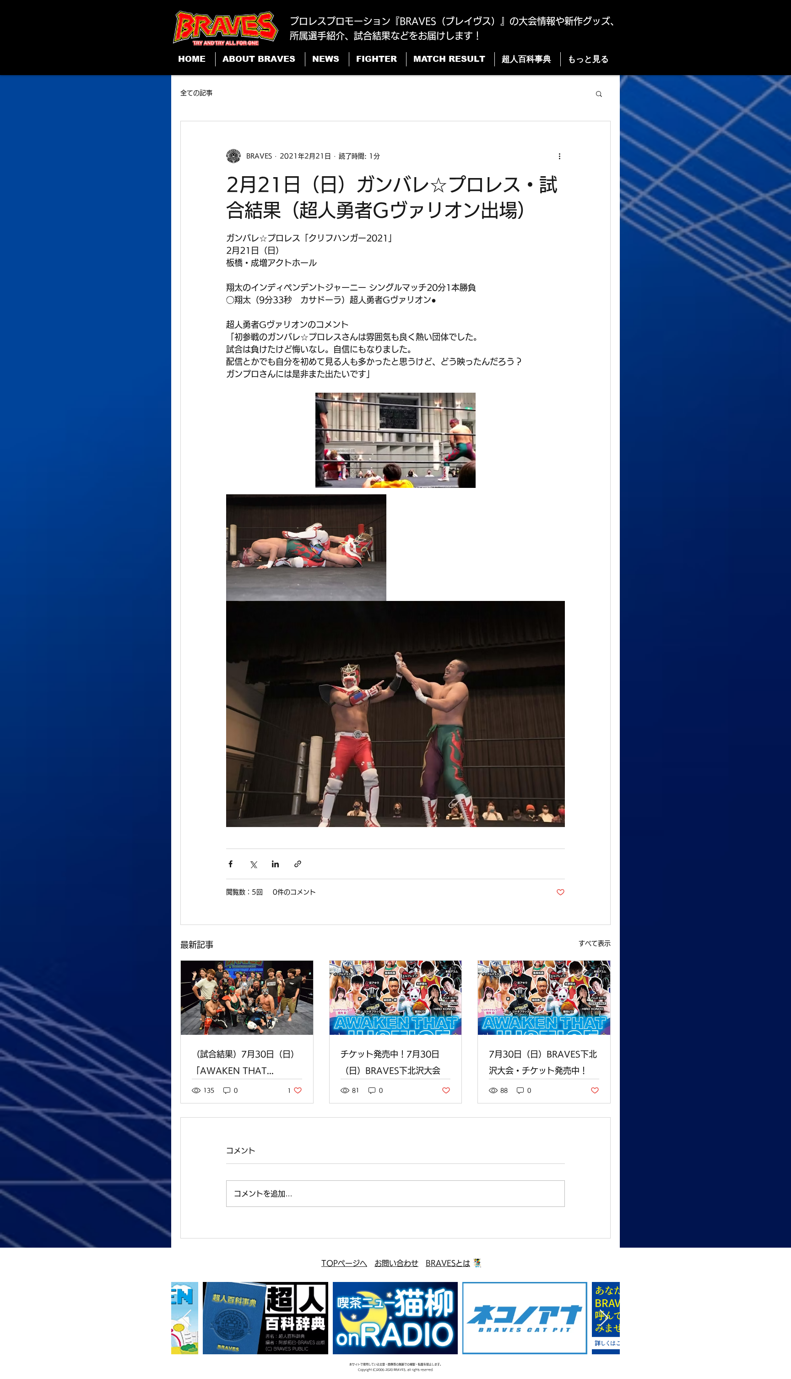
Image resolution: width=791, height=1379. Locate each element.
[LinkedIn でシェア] (275, 864)
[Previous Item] (187, 1318)
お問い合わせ (396, 1263)
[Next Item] (604, 1318)
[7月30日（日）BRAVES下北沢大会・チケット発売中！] (544, 998)
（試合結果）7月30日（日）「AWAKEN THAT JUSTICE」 (245, 1064)
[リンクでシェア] (297, 864)
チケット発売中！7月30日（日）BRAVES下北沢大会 (390, 1062)
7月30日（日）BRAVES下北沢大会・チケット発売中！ (543, 1062)
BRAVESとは (448, 1263)
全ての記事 (196, 93)
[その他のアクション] (559, 156)
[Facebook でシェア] (230, 864)
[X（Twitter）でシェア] (253, 864)
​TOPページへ (344, 1263)
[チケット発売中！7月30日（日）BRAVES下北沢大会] (396, 998)
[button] (599, 93)
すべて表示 (595, 943)
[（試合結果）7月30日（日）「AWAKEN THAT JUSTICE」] (247, 998)
